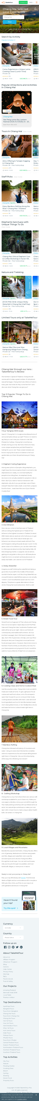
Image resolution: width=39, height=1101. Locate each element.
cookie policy (22, 1099)
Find (9, 22)
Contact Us (23, 2)
